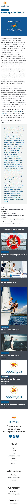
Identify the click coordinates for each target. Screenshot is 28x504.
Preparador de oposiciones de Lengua (13, 221)
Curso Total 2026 (9, 283)
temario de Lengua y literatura (11, 223)
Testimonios (14, 458)
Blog (14, 453)
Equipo (14, 448)
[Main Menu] (25, 4)
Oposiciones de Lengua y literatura (13, 219)
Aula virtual (14, 463)
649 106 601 (14, 491)
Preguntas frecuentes (14, 455)
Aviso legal (14, 475)
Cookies (14, 480)
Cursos (14, 450)
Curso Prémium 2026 (10, 330)
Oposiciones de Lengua (9, 213)
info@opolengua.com (14, 494)
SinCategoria (5, 9)
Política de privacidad (14, 477)
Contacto (14, 461)
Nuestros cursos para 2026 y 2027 (14, 255)
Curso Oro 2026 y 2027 (11, 356)
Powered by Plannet (14, 503)
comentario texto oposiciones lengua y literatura (13, 210)
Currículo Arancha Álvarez (13, 405)
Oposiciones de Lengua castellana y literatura (12, 216)
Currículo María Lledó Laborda (10, 380)
